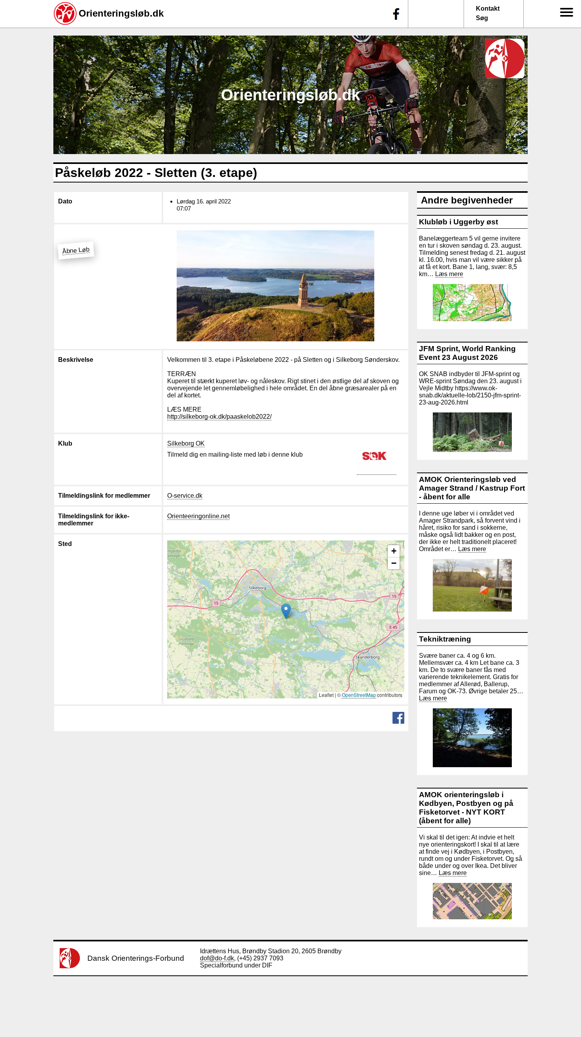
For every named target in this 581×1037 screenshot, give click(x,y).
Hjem (562, 24)
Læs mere (449, 274)
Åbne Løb (76, 250)
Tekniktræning (445, 639)
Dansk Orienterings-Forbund (135, 958)
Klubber (560, 92)
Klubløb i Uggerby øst (458, 222)
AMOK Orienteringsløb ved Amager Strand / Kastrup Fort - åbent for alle (472, 488)
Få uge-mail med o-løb (558, 132)
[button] (286, 611)
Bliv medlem (560, 67)
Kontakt (488, 8)
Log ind (565, 179)
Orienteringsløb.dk (121, 13)
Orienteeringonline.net (198, 516)
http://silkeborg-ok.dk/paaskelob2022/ (219, 416)
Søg (482, 18)
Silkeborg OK (186, 443)
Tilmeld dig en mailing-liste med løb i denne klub (235, 454)
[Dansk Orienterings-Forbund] (70, 966)
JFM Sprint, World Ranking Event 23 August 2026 (467, 352)
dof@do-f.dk (217, 958)
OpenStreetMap (359, 694)
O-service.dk (184, 495)
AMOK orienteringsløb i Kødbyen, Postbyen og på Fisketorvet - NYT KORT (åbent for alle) (466, 807)
